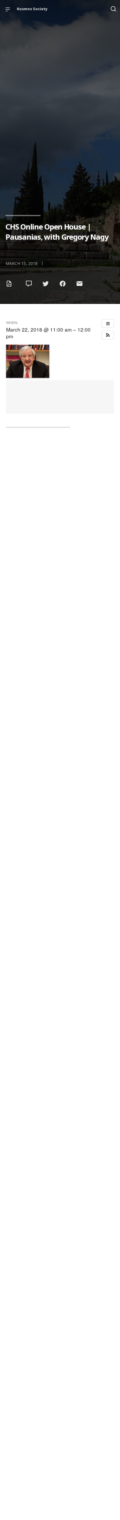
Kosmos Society (32, 8)
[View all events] (108, 323)
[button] (108, 335)
